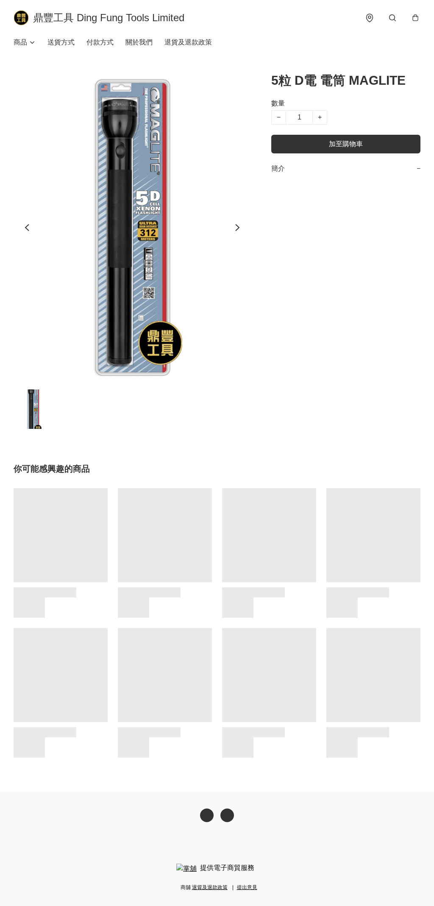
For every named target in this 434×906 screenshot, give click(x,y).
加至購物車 (346, 143)
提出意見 (247, 887)
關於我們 (139, 42)
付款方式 (100, 42)
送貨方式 (61, 42)
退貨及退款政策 (188, 42)
